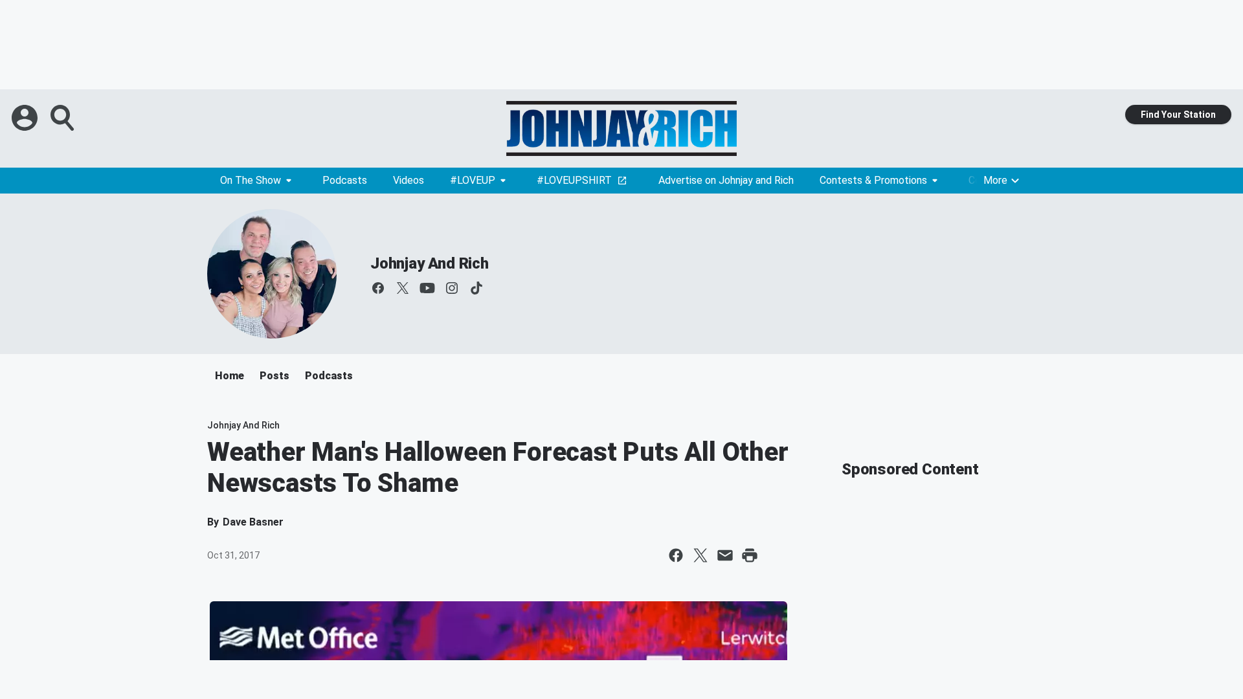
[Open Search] (63, 118)
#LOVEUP (472, 180)
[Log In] (26, 118)
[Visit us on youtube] (427, 288)
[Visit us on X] (402, 288)
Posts (274, 376)
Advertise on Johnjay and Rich (726, 180)
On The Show (250, 180)
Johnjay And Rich (429, 263)
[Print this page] (750, 555)
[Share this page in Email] (725, 555)
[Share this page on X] (700, 555)
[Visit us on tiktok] (476, 288)
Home (229, 376)
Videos (408, 180)
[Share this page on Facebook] (676, 555)
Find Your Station (1178, 114)
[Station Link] (621, 128)
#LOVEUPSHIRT (574, 180)
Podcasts (344, 180)
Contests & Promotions (873, 180)
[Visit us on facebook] (378, 288)
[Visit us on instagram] (452, 288)
